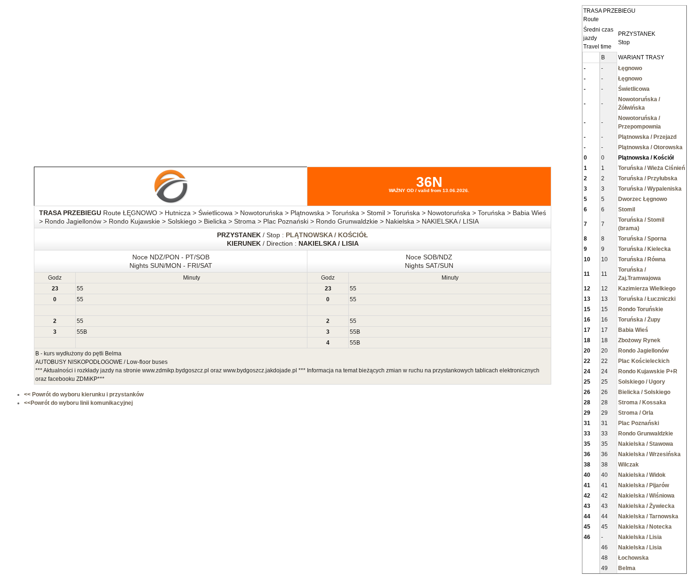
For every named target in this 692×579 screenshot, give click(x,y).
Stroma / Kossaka (642, 402)
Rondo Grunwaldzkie (645, 433)
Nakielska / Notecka (645, 526)
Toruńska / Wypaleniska (650, 188)
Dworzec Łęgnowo (642, 199)
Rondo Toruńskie (640, 309)
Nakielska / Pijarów (643, 485)
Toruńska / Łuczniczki (647, 299)
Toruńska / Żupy (639, 319)
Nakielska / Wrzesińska (649, 454)
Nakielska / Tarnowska (648, 516)
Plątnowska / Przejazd (647, 137)
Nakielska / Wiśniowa (646, 495)
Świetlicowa (634, 89)
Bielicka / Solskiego (644, 392)
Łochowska (633, 558)
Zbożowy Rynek (639, 340)
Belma (627, 568)
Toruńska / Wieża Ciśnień (651, 168)
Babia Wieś (633, 330)
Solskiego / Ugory (641, 381)
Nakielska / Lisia (640, 537)
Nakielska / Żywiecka (646, 506)
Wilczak (628, 464)
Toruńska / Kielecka (644, 249)
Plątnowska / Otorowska (650, 147)
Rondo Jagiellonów (643, 350)
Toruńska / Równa (642, 259)
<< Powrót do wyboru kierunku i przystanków (84, 394)
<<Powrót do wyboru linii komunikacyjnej (78, 403)
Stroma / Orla (635, 413)
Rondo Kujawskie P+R (647, 371)
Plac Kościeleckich (643, 361)
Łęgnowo (630, 68)
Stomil (626, 209)
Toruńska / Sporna (642, 238)
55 (80, 288)
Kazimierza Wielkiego (647, 288)
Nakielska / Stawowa (645, 444)
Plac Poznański (638, 423)
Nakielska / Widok (642, 475)
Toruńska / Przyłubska (647, 178)
